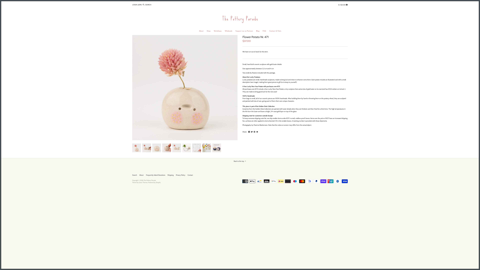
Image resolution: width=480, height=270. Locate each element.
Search (134, 175)
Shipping (171, 175)
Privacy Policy (180, 175)
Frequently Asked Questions (155, 175)
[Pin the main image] (254, 131)
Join (139, 5)
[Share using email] (257, 131)
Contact (190, 175)
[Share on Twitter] (252, 131)
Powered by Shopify (154, 182)
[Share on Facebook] (249, 131)
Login (134, 5)
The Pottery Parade (150, 180)
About (141, 175)
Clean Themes (143, 182)
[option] (136, 148)
